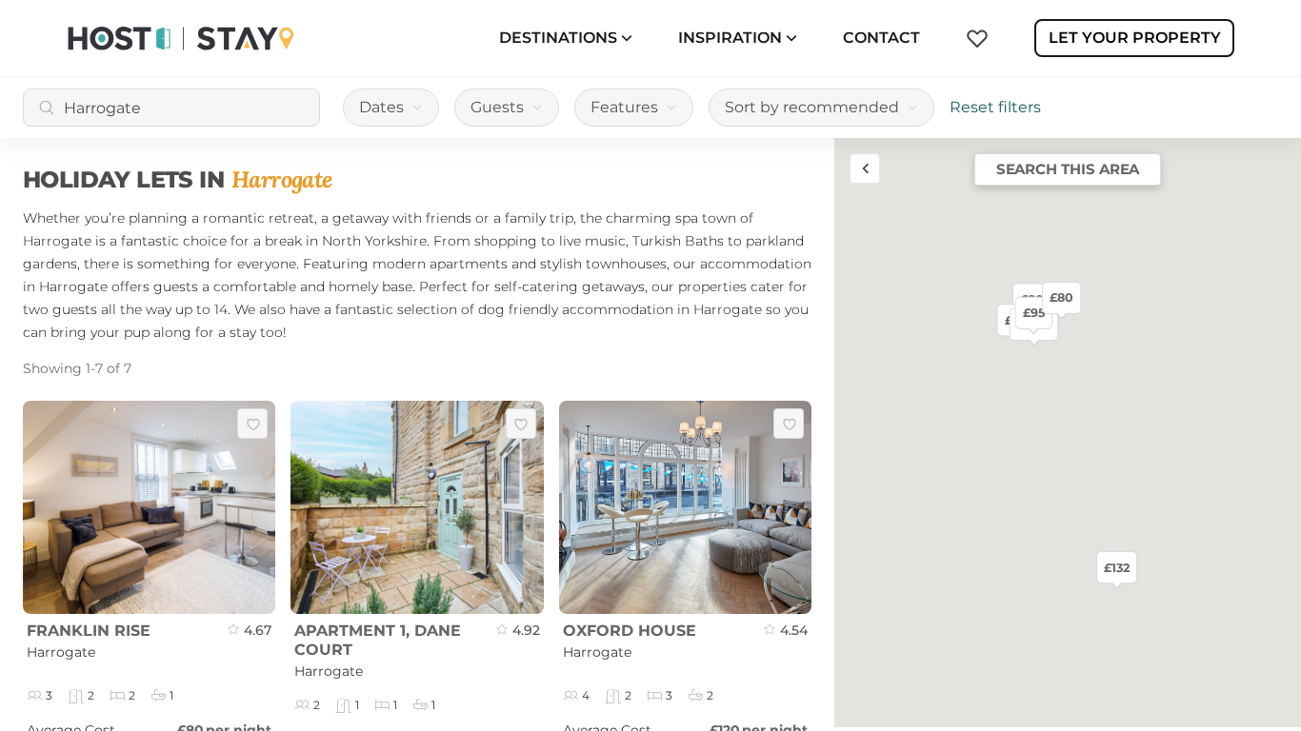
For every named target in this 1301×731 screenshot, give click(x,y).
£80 (1061, 297)
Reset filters (995, 107)
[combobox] (171, 108)
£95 (1034, 312)
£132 (1117, 567)
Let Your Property (1135, 38)
